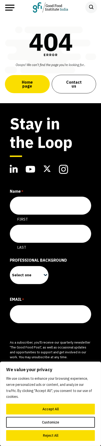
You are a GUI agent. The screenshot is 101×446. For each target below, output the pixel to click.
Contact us (74, 84)
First (22, 219)
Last (21, 247)
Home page (27, 84)
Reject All (50, 435)
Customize (50, 422)
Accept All (50, 409)
